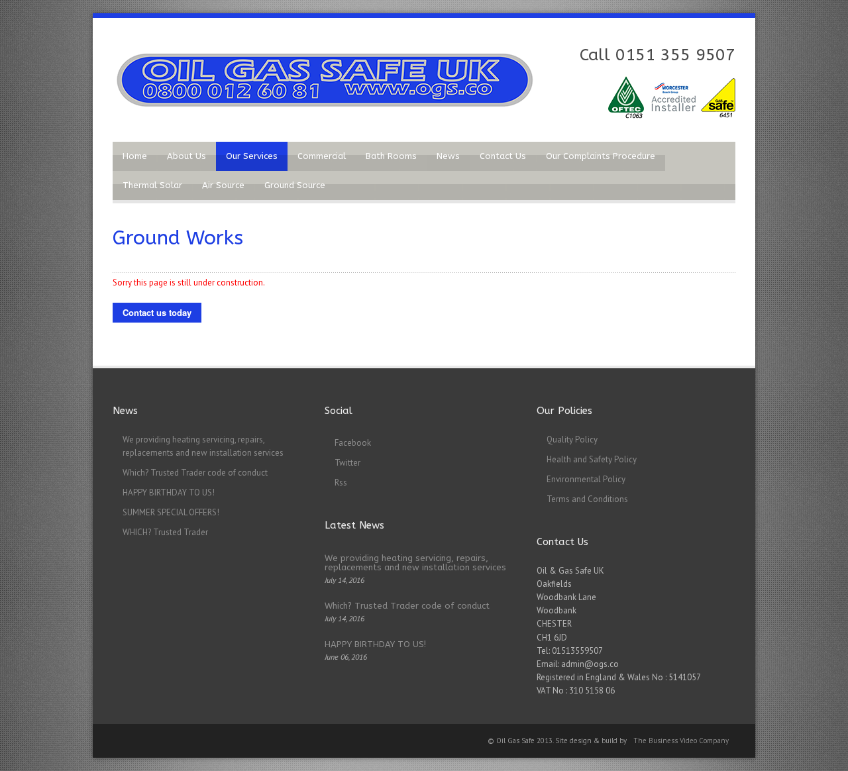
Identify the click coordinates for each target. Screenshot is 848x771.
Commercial (321, 156)
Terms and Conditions (587, 499)
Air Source (223, 185)
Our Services (252, 156)
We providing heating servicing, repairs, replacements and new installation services (415, 562)
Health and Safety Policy (592, 459)
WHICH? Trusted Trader (165, 532)
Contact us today (157, 312)
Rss (341, 482)
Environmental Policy (586, 479)
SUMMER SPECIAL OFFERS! (171, 512)
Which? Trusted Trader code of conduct (195, 472)
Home (135, 156)
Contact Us (503, 156)
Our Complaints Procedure (600, 156)
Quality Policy (572, 439)
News (448, 156)
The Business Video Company (681, 740)
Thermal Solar (152, 185)
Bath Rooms (391, 156)
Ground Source (294, 185)
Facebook (353, 442)
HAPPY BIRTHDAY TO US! (169, 492)
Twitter (347, 462)
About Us (186, 156)
